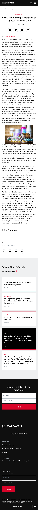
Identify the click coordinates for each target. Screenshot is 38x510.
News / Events (19, 14)
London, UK (25, 460)
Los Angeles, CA (15, 460)
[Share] (28, 30)
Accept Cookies (17, 506)
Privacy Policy (20, 502)
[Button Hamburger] (35, 3)
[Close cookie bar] (35, 506)
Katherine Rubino (9, 36)
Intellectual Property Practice (11, 448)
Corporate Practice (8, 445)
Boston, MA (5, 460)
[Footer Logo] (12, 426)
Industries (5, 452)
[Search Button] (31, 3)
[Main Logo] (8, 3)
